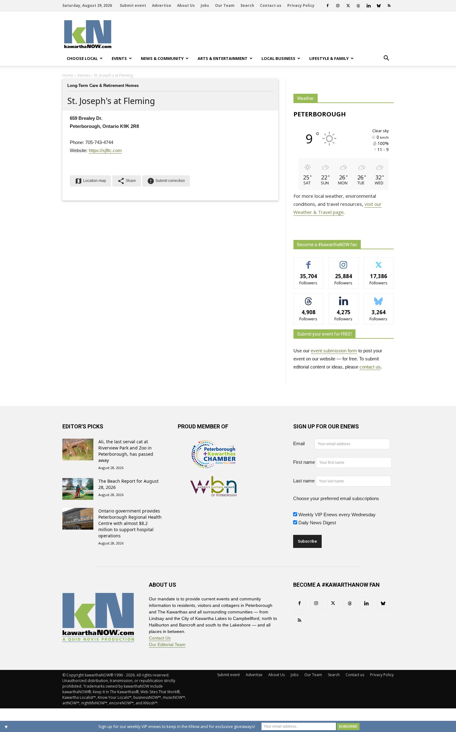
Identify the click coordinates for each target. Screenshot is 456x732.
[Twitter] (348, 5)
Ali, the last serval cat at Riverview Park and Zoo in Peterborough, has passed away (125, 451)
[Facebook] (327, 5)
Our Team (225, 5)
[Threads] (358, 5)
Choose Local (82, 58)
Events (119, 58)
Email (303, 443)
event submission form (334, 350)
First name (304, 462)
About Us (186, 5)
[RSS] (389, 5)
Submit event (133, 5)
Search (247, 5)
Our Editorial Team (167, 644)
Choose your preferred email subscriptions (336, 498)
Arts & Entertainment (223, 58)
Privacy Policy (301, 5)
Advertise (161, 5)
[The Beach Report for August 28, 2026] (77, 489)
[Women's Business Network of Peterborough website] (213, 493)
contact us (370, 366)
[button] (386, 58)
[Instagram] (337, 5)
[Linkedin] (368, 5)
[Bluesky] (378, 5)
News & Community (162, 58)
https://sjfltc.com (105, 150)
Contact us (270, 5)
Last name (304, 480)
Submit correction (166, 181)
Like (308, 262)
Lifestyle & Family (329, 58)
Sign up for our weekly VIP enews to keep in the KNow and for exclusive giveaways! (176, 726)
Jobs (205, 5)
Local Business (278, 58)
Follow (343, 262)
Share (126, 181)
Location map (90, 181)
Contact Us (160, 637)
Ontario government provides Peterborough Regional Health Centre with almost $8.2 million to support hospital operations (130, 523)
